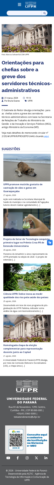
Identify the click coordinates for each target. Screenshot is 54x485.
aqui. (46, 136)
